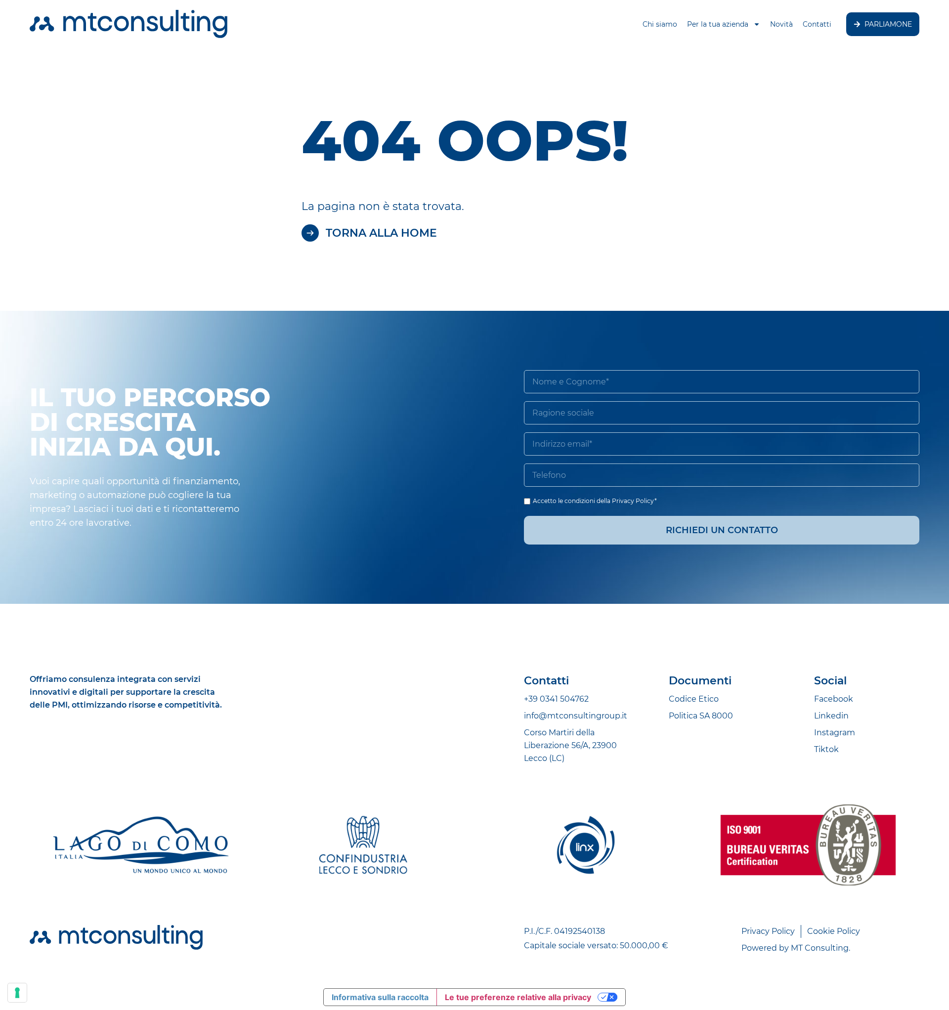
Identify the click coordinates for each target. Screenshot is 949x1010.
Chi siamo (660, 24)
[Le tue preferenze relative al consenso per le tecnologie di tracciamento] (17, 992)
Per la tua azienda (717, 24)
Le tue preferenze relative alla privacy (518, 997)
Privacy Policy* (634, 501)
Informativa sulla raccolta (380, 997)
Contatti (817, 24)
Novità (781, 24)
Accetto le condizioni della (595, 501)
